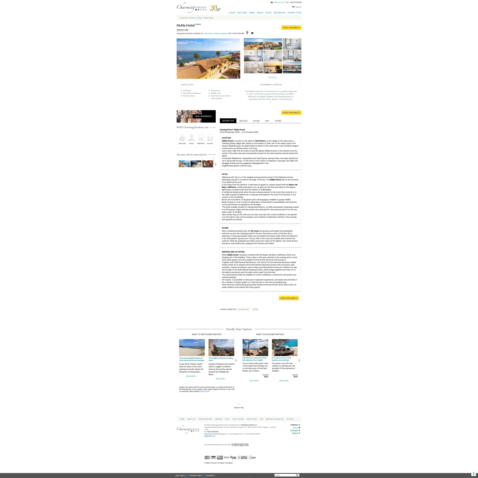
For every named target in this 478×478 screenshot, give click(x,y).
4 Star (255, 309)
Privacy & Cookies (217, 463)
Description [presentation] (228, 121)
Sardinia (218, 419)
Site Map (289, 419)
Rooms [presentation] (256, 121)
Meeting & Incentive (274, 419)
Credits (207, 463)
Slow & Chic (244, 309)
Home (182, 419)
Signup (182, 476)
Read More (191, 376)
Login (177, 476)
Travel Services (205, 419)
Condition (229, 463)
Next (214, 164)
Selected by (252, 419)
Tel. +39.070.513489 (236, 34)
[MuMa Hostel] (253, 44)
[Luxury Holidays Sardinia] (193, 8)
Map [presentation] (267, 121)
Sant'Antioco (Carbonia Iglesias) (216, 34)
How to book (238, 419)
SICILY (295, 428)
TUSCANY (294, 431)
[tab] (228, 120)
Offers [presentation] (278, 121)
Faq (261, 419)
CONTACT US (279, 3)
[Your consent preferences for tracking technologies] (473, 473)
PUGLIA (295, 433)
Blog (227, 419)
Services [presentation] (243, 121)
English (298, 7)
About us (191, 419)
